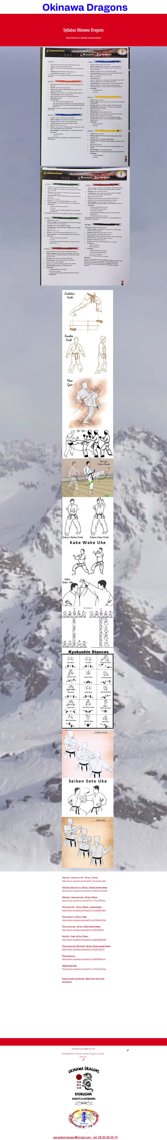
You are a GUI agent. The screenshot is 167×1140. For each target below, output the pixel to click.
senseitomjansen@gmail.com (83, 1049)
